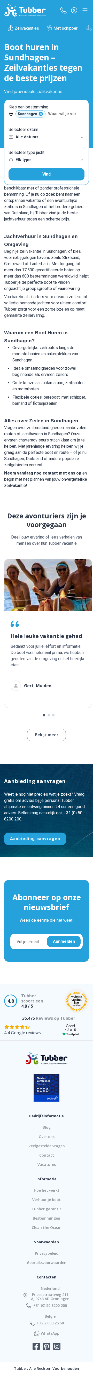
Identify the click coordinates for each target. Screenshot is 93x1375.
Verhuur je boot (46, 1199)
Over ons (47, 1136)
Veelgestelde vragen (46, 1145)
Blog (47, 1127)
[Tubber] (25, 10)
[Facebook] (36, 1347)
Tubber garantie (46, 1208)
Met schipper (65, 28)
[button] (63, 10)
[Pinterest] (46, 1347)
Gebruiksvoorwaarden (46, 1262)
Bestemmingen (46, 1218)
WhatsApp (50, 1333)
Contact (46, 1155)
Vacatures (46, 1164)
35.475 (28, 1018)
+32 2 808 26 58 (50, 1323)
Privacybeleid (46, 1253)
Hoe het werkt (46, 1190)
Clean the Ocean (46, 1227)
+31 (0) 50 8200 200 (50, 1305)
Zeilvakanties (27, 28)
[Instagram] (56, 1347)
